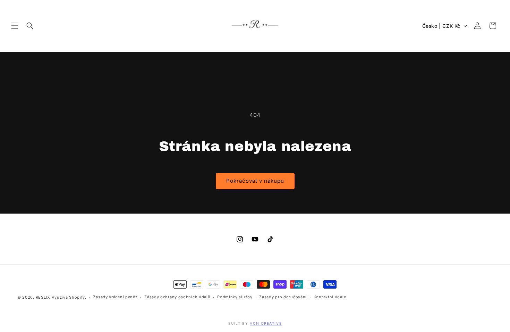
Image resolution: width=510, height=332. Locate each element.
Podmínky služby (235, 296)
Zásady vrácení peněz (115, 296)
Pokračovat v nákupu (255, 180)
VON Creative (266, 323)
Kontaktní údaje (330, 296)
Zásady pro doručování (283, 296)
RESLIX (43, 297)
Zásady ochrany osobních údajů (177, 296)
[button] (14, 25)
